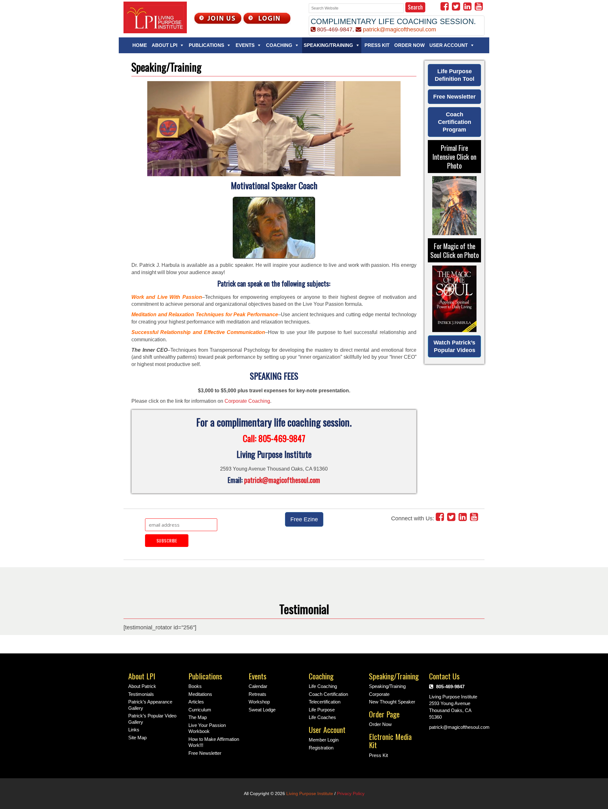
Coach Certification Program (454, 122)
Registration (321, 747)
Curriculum (199, 709)
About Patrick (142, 686)
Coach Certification (328, 694)
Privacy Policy (350, 793)
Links (133, 729)
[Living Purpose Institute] (155, 16)
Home (139, 45)
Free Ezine (304, 519)
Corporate (379, 694)
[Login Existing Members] (267, 18)
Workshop (259, 701)
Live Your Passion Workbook (207, 728)
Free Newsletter (454, 96)
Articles (196, 701)
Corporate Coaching (247, 401)
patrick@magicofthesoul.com (399, 29)
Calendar (258, 686)
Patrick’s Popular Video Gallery (152, 719)
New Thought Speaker (392, 701)
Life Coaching (323, 686)
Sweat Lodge (262, 709)
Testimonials (141, 694)
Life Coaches (322, 717)
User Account (448, 45)
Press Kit (377, 45)
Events (245, 45)
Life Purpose (322, 709)
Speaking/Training (328, 45)
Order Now (409, 45)
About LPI (164, 45)
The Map (197, 717)
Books (195, 686)
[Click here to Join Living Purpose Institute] (218, 18)
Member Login (324, 739)
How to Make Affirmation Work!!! (213, 742)
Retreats (257, 694)
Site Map (137, 737)
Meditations (200, 694)
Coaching (279, 45)
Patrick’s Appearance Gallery (150, 705)
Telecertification (324, 701)
